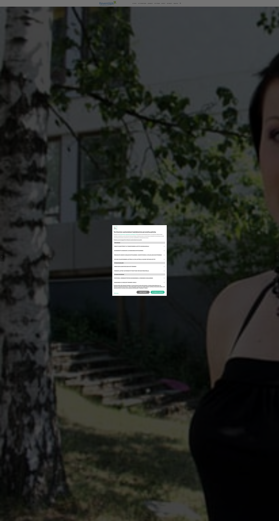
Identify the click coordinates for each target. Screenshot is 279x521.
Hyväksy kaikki (157, 292)
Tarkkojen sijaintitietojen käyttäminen (125, 266)
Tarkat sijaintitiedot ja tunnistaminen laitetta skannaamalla (131, 246)
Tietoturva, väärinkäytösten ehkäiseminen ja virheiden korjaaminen (133, 278)
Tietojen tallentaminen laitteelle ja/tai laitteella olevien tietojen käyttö (134, 259)
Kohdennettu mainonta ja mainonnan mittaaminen (128, 250)
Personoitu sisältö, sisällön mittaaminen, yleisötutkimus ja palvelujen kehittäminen (138, 255)
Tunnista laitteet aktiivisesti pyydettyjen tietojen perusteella (131, 271)
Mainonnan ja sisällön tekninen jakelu (125, 282)
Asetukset (143, 292)
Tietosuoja (116, 293)
